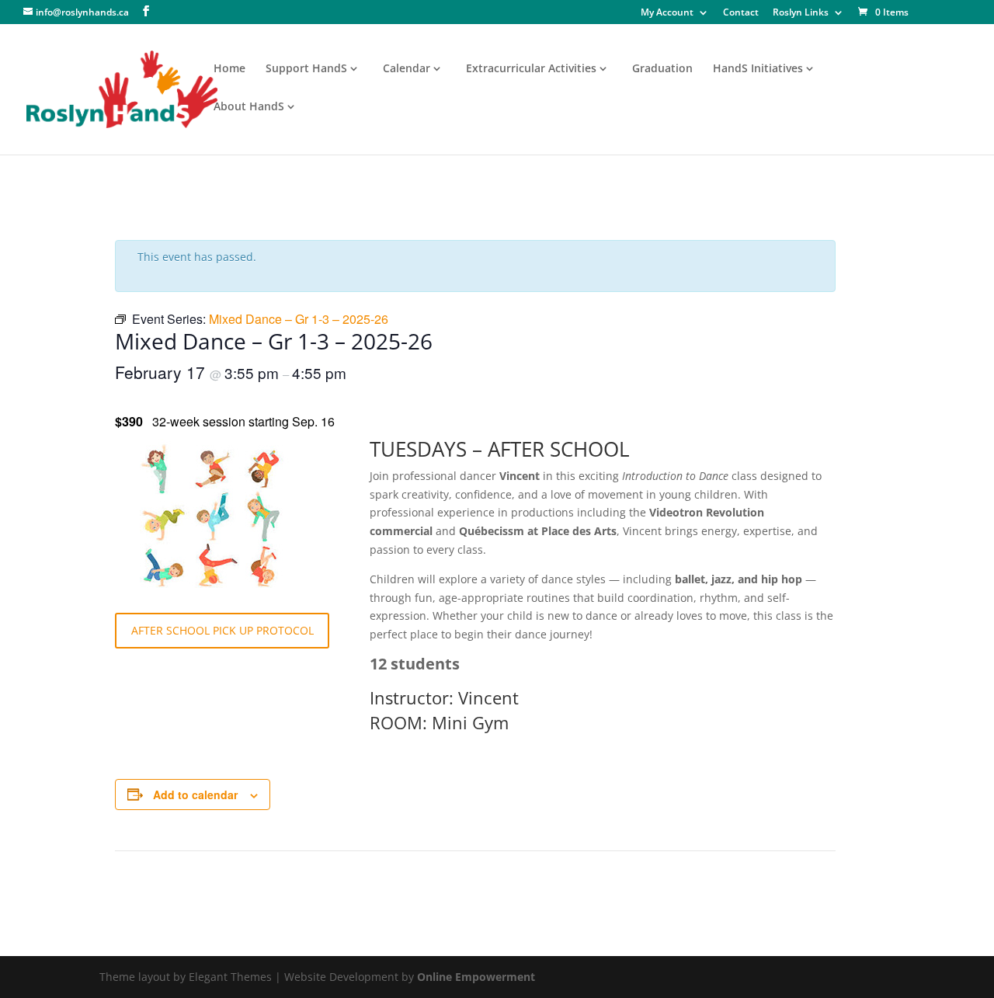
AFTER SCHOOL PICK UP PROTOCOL (222, 630)
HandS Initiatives (758, 69)
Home (229, 69)
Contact (741, 13)
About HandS (249, 107)
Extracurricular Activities (531, 69)
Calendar (406, 69)
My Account (667, 13)
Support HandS (306, 69)
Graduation (662, 69)
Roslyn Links (801, 13)
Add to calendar (195, 794)
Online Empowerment (476, 976)
